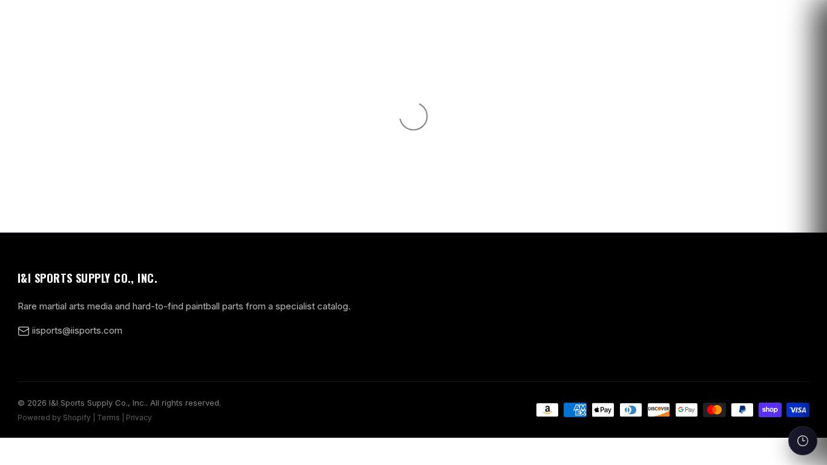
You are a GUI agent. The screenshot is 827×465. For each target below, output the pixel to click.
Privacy (139, 417)
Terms (108, 417)
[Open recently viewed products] (802, 440)
